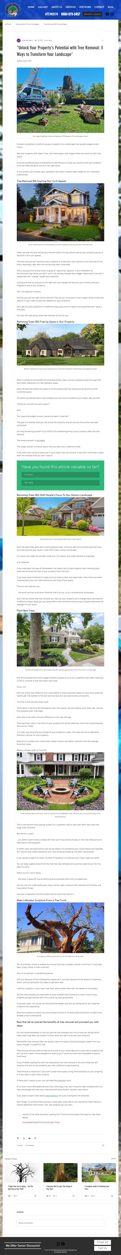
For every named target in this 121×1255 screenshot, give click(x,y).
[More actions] (102, 40)
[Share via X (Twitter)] (24, 1138)
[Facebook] (107, 14)
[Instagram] (112, 14)
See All (113, 1159)
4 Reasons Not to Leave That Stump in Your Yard (59, 1187)
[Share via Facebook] (18, 1138)
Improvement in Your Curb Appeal (27, 24)
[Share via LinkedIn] (29, 1138)
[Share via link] (35, 1138)
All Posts (8, 24)
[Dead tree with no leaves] (22, 1172)
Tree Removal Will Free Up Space (55, 24)
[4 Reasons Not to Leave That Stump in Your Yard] (60, 1172)
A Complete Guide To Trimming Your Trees (97, 1187)
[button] (60, 475)
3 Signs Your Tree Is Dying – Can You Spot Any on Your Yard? (20, 1187)
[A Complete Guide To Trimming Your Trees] (99, 1172)
